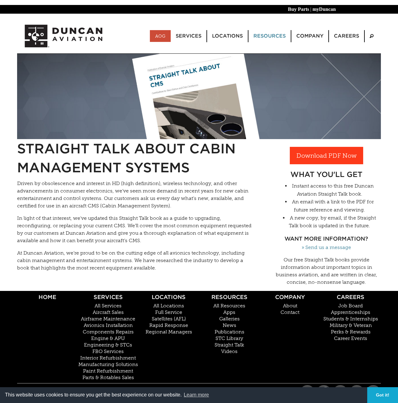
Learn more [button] (196, 394)
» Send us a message (326, 247)
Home (47, 297)
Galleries (229, 318)
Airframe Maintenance (108, 318)
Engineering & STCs (108, 344)
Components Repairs (108, 331)
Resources (229, 297)
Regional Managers (169, 331)
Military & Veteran (351, 325)
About (290, 305)
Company (290, 297)
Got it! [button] (382, 394)
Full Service (168, 312)
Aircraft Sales (108, 312)
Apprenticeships (350, 312)
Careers (350, 297)
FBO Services (108, 351)
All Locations (168, 305)
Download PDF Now (326, 155)
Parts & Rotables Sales (108, 377)
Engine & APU (108, 338)
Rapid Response (168, 325)
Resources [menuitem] (269, 36)
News (229, 325)
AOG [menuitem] (160, 36)
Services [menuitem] (188, 36)
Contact (289, 312)
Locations (169, 297)
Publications (229, 331)
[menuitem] (371, 36)
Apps (229, 312)
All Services (108, 305)
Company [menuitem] (309, 36)
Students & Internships (350, 318)
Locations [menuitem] (227, 36)
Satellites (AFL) (169, 318)
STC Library (229, 338)
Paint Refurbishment (108, 371)
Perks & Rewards (351, 331)
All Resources (229, 305)
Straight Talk (229, 344)
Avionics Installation (108, 325)
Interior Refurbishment (108, 357)
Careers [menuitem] (346, 36)
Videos (229, 351)
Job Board (350, 305)
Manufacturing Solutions (108, 364)
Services (108, 297)
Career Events (350, 338)
